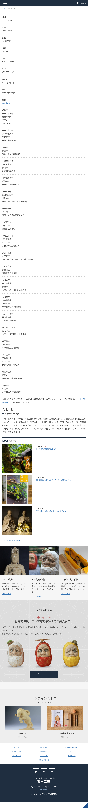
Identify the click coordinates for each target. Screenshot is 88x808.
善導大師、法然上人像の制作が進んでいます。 (52, 511)
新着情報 (44, 747)
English (82, 3)
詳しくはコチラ (44, 674)
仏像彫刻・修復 (71, 747)
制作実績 (44, 751)
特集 (72, 751)
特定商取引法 (44, 760)
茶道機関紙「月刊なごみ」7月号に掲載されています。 (55, 480)
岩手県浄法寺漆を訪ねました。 (47, 449)
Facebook (6, 103)
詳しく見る (6, 593)
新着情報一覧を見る (12, 540)
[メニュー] (4, 3)
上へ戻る (85, 805)
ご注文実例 (16, 755)
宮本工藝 (44, 755)
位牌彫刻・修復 (16, 751)
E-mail (45, 789)
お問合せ (71, 755)
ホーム (4, 8)
